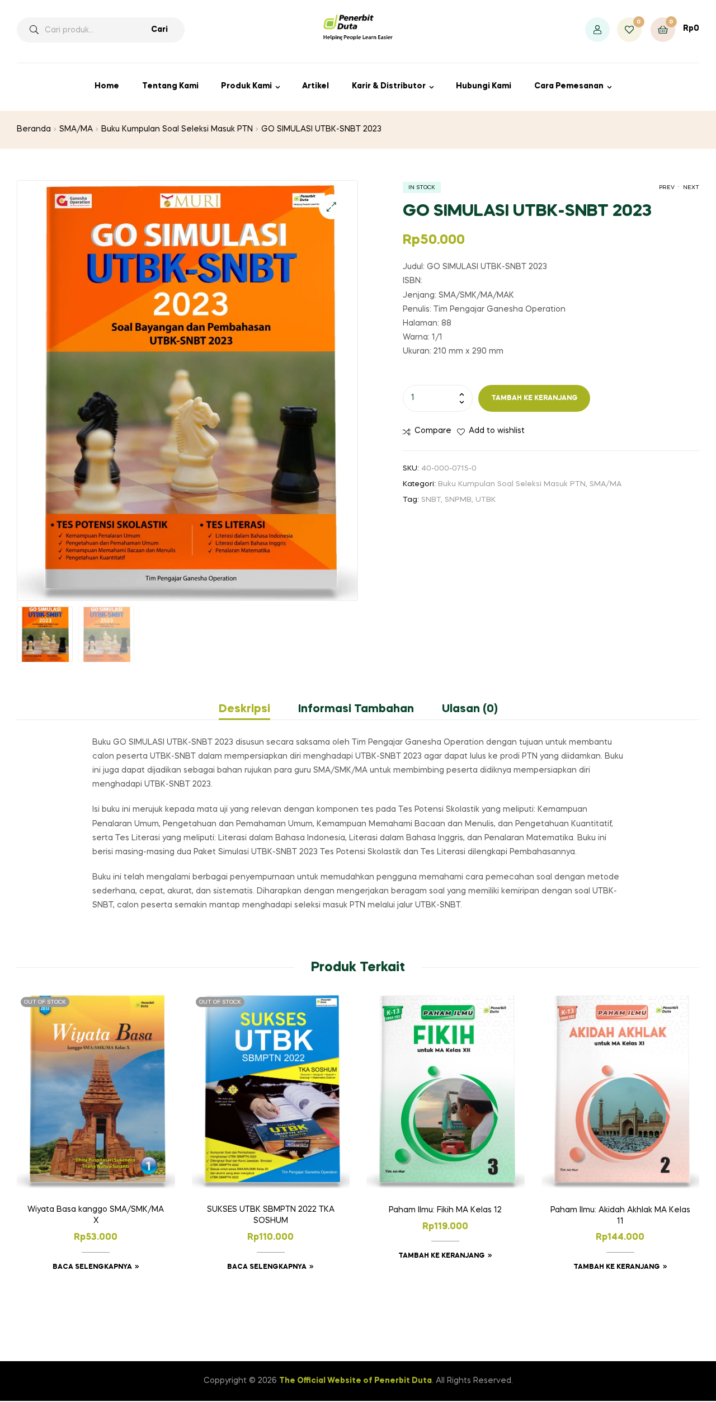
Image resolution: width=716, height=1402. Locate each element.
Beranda (34, 129)
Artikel (315, 86)
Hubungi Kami (483, 86)
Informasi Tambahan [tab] (356, 709)
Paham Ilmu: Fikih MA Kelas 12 (445, 1210)
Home (107, 86)
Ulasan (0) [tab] (470, 709)
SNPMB (458, 500)
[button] (331, 206)
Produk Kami (246, 86)
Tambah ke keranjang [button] (441, 1256)
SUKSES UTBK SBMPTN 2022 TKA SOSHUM (271, 1215)
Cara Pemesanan (569, 86)
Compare (432, 431)
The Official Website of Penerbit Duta (355, 1381)
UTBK (485, 500)
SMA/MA (76, 129)
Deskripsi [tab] (244, 709)
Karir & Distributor (389, 86)
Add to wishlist (497, 431)
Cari (159, 30)
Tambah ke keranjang (534, 398)
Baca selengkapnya (92, 1267)
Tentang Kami (170, 86)
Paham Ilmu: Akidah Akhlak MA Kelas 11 (620, 1215)
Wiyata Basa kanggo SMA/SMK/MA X (95, 1215)
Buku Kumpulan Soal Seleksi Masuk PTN (177, 129)
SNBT (431, 500)
